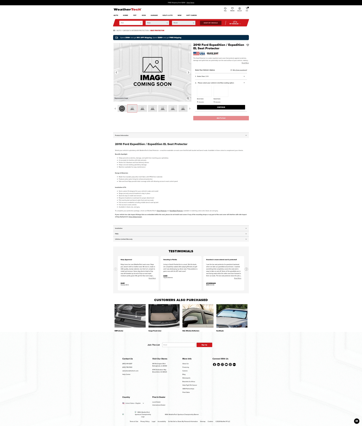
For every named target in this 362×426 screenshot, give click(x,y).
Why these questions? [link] (240, 70)
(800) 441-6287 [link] (127, 364)
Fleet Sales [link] (186, 392)
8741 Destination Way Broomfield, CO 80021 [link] (159, 371)
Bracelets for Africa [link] (188, 381)
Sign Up (204, 345)
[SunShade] (231, 315)
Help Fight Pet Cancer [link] (189, 385)
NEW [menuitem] (180, 15)
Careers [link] (185, 371)
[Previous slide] (115, 108)
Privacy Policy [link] (145, 421)
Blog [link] (183, 374)
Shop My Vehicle (211, 23)
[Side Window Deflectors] (198, 315)
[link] (114, 30)
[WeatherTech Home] (127, 9)
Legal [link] (153, 421)
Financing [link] (185, 367)
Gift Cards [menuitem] (191, 15)
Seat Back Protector (176, 211)
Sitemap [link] (202, 421)
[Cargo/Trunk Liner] (164, 315)
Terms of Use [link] (134, 421)
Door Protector (162, 211)
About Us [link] (185, 364)
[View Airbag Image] (135, 217)
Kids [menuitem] (144, 15)
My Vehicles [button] (234, 24)
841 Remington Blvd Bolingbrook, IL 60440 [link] (159, 365)
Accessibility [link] (162, 421)
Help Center (126, 374)
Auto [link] (119, 30)
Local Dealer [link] (156, 402)
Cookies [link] (210, 421)
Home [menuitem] (125, 15)
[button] (232, 9)
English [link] (138, 403)
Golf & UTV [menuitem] (168, 15)
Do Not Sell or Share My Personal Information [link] (183, 421)
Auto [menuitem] (116, 15)
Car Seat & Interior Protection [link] (136, 30)
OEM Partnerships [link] (188, 389)
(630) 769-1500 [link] (127, 367)
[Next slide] (189, 108)
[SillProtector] (130, 315)
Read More (245, 63)
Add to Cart (221, 118)
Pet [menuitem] (135, 15)
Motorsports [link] (186, 378)
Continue (221, 107)
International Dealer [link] (158, 405)
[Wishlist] (248, 45)
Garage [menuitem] (154, 15)
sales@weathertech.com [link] (130, 371)
